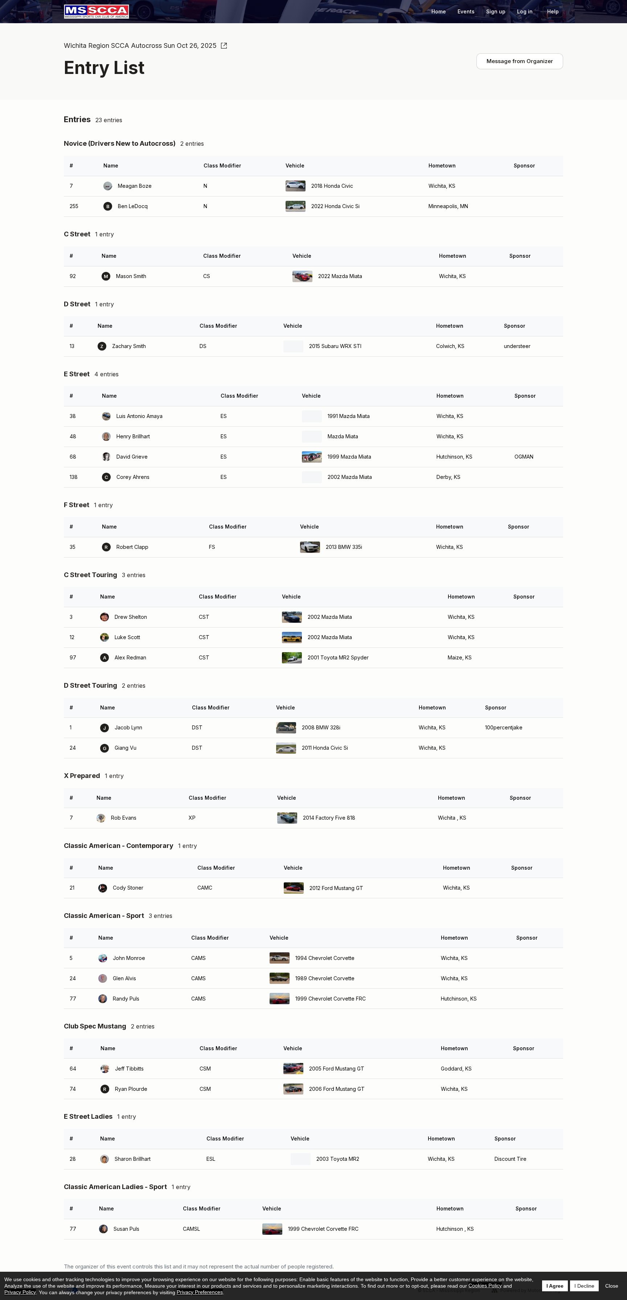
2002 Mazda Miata (350, 477)
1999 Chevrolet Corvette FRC (330, 998)
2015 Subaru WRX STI (335, 346)
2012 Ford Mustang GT (336, 888)
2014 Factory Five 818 (329, 818)
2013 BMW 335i (344, 547)
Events (466, 11)
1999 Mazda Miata (349, 457)
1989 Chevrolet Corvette (325, 978)
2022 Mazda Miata (340, 276)
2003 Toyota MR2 (337, 1159)
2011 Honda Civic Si (325, 748)
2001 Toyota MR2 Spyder (338, 657)
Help (553, 11)
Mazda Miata (343, 436)
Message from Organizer (520, 61)
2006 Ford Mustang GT (337, 1089)
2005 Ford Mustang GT (336, 1068)
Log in (525, 11)
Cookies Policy (485, 1285)
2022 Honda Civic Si (335, 206)
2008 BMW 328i (321, 727)
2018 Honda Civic (332, 186)
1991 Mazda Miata (349, 416)
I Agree (555, 1286)
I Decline (584, 1286)
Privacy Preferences (200, 1292)
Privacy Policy (20, 1292)
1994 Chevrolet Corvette (325, 958)
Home (438, 11)
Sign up (495, 11)
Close (611, 1286)
